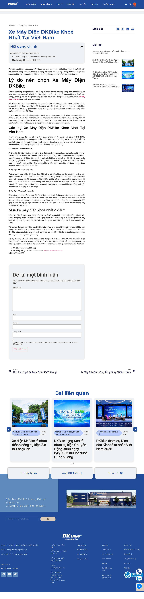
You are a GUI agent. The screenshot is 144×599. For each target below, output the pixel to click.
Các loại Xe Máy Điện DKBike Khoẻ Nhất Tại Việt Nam (33, 57)
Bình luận (17, 287)
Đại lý (60, 4)
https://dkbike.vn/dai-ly (53, 251)
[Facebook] (3, 574)
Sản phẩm (45, 4)
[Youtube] (9, 574)
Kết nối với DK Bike (9, 568)
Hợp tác (71, 4)
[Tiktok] (15, 574)
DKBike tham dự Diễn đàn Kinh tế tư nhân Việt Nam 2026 (106, 86)
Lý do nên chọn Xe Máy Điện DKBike (24, 53)
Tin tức (82, 4)
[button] (126, 4)
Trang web (17, 332)
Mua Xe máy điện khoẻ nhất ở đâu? (26, 60)
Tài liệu (94, 4)
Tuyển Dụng (108, 4)
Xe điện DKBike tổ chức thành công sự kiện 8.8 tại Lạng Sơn (105, 61)
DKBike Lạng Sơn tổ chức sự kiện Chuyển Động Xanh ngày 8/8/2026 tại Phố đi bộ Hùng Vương (105, 75)
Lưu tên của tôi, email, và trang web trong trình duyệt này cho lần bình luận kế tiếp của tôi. (46, 343)
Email (15, 323)
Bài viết (12, 25)
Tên (15, 314)
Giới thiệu (31, 4)
